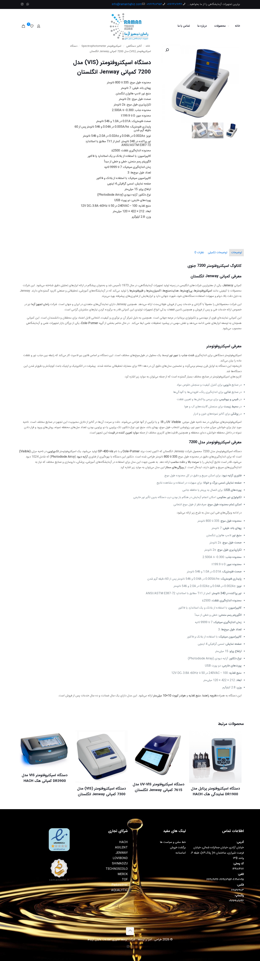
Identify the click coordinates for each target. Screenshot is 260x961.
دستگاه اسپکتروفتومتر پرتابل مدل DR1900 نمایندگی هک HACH (215, 791)
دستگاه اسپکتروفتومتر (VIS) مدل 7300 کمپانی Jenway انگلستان (101, 791)
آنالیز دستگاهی (134, 46)
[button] (167, 50)
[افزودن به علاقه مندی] (194, 752)
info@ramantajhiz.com (127, 4)
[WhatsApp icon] (27, 4)
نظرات (199, 252)
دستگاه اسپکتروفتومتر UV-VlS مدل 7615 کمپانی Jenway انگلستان (158, 787)
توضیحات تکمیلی (217, 252)
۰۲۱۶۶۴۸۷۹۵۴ (154, 4)
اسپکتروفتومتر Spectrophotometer (101, 46)
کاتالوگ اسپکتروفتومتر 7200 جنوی (214, 266)
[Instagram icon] (22, 4)
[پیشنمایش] (194, 760)
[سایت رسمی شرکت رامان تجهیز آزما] (130, 26)
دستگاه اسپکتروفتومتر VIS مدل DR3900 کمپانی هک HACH (45, 778)
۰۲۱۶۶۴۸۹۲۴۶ (174, 4)
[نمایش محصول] (194, 744)
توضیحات (236, 252)
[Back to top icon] (130, 931)
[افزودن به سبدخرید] (194, 735)
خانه (148, 46)
